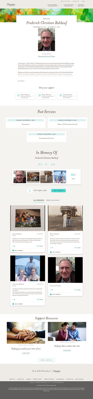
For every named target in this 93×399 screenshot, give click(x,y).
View (73, 178)
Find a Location (65, 1)
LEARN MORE (26, 353)
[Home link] (11, 4)
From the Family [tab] (53, 200)
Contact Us (76, 1)
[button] (53, 5)
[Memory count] (39, 164)
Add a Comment (19, 250)
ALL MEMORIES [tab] (38, 200)
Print (83, 1)
